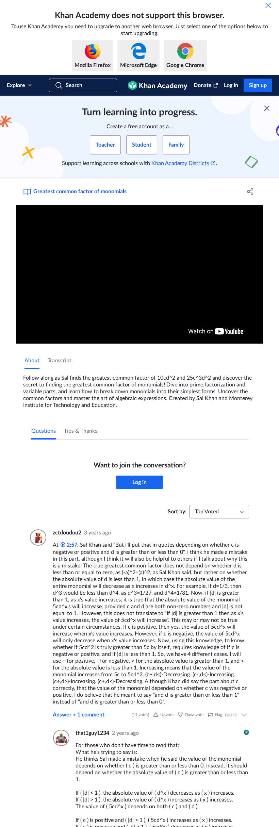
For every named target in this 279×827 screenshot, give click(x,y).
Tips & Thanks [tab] (80, 431)
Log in (231, 85)
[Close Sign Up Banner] (267, 108)
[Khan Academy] (157, 85)
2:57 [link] (71, 545)
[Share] (250, 191)
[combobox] (219, 511)
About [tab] (31, 360)
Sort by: (177, 511)
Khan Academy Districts (180, 163)
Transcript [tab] (59, 360)
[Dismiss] (268, 5)
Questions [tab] (43, 431)
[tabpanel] (139, 389)
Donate (203, 85)
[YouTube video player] (139, 274)
